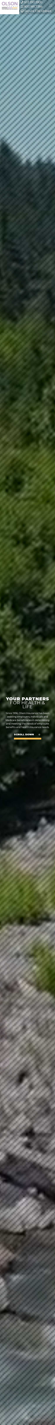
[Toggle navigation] (50, 5)
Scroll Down (24, 734)
